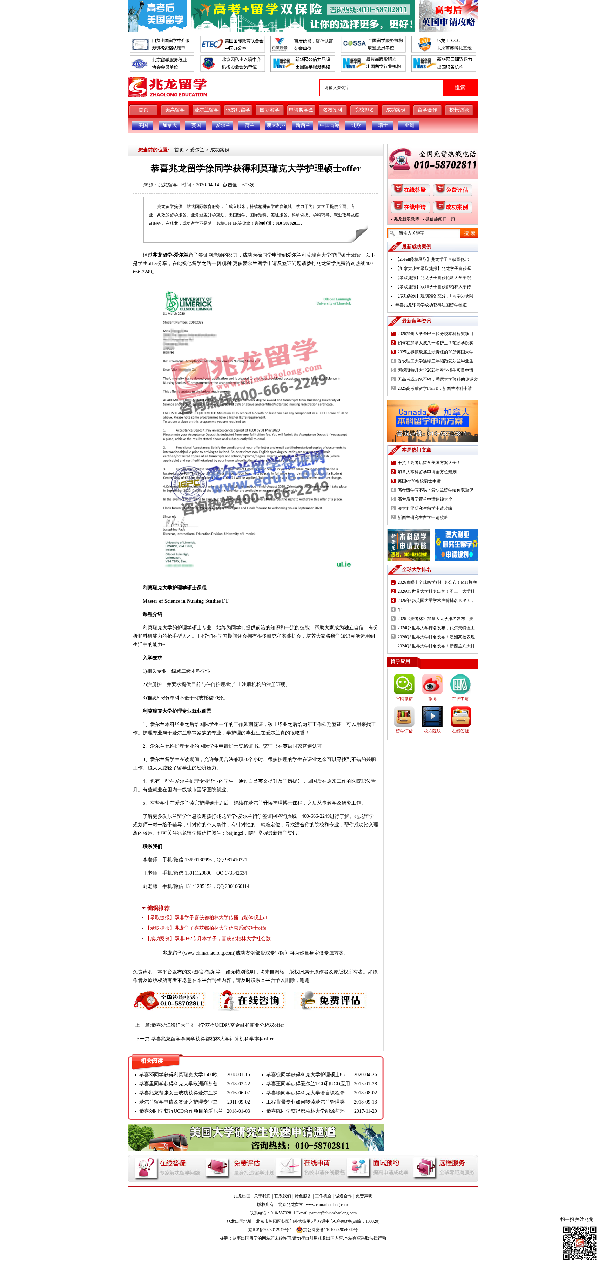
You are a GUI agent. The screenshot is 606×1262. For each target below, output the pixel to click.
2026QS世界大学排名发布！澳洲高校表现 (436, 637)
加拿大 (169, 125)
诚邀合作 (343, 1196)
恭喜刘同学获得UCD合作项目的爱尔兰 (181, 1111)
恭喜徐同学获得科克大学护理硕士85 (305, 1074)
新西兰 (303, 125)
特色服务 (303, 1196)
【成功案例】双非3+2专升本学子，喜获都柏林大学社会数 (208, 938)
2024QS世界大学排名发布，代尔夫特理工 (436, 627)
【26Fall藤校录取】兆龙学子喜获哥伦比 (432, 259)
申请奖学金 (301, 110)
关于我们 (262, 1196)
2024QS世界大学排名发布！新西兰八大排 (436, 646)
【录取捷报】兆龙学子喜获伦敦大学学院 (433, 277)
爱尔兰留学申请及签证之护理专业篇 (178, 1102)
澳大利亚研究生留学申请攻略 (425, 508)
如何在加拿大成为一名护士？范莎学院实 (435, 342)
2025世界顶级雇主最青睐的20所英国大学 (435, 352)
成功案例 (396, 110)
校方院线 (432, 730)
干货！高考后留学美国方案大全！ (429, 462)
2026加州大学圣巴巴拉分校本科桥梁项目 (435, 333)
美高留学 (175, 110)
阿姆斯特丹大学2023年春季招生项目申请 (435, 370)
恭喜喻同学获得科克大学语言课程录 (305, 1092)
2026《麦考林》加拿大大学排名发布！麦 (435, 618)
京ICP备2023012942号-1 (270, 1229)
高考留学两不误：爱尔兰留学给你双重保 (435, 490)
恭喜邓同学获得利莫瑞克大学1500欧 (178, 1074)
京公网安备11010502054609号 (330, 1229)
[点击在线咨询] (250, 993)
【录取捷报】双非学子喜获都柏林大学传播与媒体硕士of (206, 917)
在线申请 (415, 207)
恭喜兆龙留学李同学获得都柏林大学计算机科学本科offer (212, 1039)
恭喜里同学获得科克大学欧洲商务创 (178, 1083)
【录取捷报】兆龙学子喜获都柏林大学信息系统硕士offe (205, 928)
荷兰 (250, 125)
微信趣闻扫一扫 (440, 219)
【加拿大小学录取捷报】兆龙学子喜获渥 (433, 268)
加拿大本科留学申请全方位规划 (427, 471)
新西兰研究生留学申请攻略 (423, 517)
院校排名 (364, 110)
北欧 (356, 125)
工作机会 (323, 1196)
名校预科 (333, 110)
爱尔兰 (223, 125)
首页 (143, 110)
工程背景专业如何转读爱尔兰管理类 (305, 1102)
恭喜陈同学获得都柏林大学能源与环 (305, 1111)
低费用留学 (238, 110)
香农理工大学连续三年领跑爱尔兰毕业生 (435, 361)
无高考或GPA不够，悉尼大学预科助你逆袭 (438, 379)
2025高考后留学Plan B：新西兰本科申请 (435, 388)
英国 (196, 125)
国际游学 (270, 110)
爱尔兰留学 (206, 110)
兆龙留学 (168, 185)
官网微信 (404, 698)
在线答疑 (415, 190)
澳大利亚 (276, 125)
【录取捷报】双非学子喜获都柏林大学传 (433, 286)
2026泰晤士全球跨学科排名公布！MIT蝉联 (437, 582)
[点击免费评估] (331, 993)
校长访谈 (459, 110)
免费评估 (457, 190)
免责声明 (364, 1196)
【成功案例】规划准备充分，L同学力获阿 (434, 295)
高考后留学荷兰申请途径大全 (425, 499)
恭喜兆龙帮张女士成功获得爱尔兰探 (178, 1092)
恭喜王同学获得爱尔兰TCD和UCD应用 (308, 1083)
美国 (143, 125)
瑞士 (383, 125)
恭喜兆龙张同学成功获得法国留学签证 (431, 305)
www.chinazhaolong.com (209, 953)
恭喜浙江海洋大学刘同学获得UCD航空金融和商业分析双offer (217, 1025)
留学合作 (427, 110)
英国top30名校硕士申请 (419, 481)
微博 (432, 698)
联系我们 (282, 1196)
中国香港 (329, 125)
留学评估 (404, 730)
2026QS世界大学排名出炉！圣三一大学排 (436, 591)
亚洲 (410, 125)
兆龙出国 (242, 1196)
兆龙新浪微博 (406, 219)
